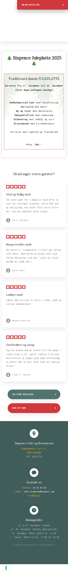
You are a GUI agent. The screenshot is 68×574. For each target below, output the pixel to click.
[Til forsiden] (34, 25)
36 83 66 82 (39, 487)
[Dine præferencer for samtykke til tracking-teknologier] (6, 568)
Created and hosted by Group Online (34, 545)
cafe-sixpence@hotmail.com (39, 491)
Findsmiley (34, 495)
